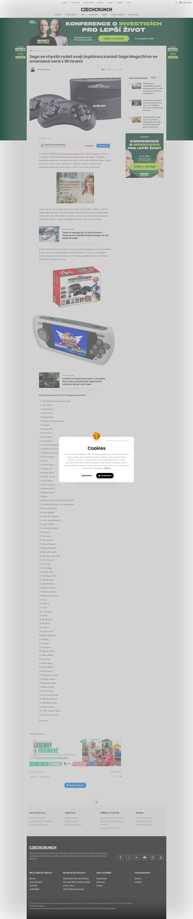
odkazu (107, 468)
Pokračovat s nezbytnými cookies (118, 440)
